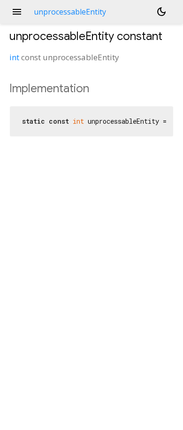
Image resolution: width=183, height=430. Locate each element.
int (14, 57)
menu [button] (17, 11)
